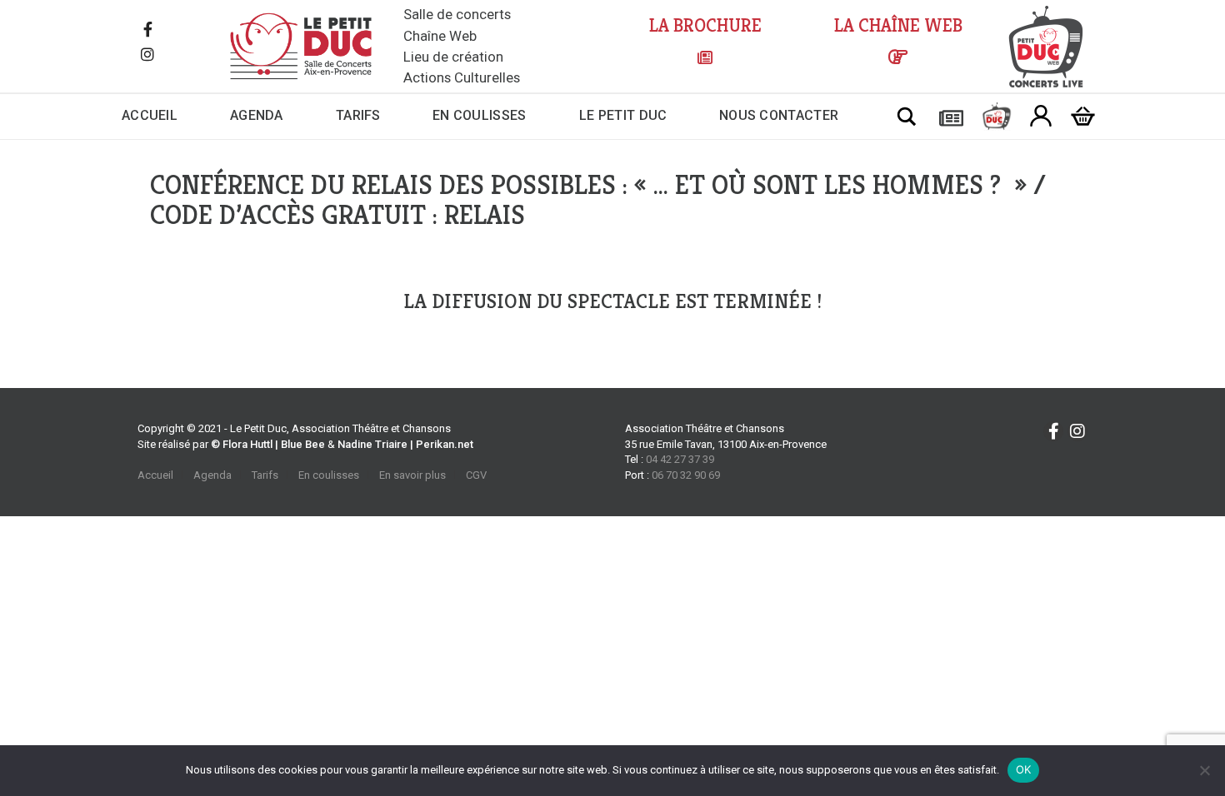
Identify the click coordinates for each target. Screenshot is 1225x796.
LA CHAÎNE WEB (898, 25)
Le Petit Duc (623, 115)
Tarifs (358, 115)
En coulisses (479, 115)
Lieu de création (453, 56)
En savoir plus (412, 475)
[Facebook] (148, 31)
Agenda (256, 115)
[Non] (1204, 770)
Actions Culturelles (461, 77)
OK (1024, 769)
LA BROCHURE (705, 25)
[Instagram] (148, 56)
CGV (476, 475)
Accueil (150, 115)
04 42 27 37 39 (680, 459)
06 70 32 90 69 (686, 475)
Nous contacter (778, 115)
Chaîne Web (440, 35)
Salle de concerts (457, 14)
